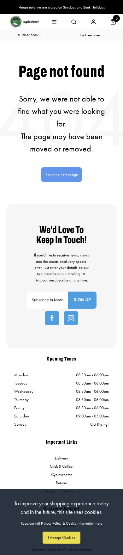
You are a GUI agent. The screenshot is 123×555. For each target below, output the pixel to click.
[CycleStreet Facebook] (52, 318)
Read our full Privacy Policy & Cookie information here (61, 523)
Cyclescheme (61, 474)
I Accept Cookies (61, 537)
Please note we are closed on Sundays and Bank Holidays (62, 7)
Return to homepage (61, 174)
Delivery (61, 458)
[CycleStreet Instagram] (71, 318)
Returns (61, 482)
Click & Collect (61, 466)
